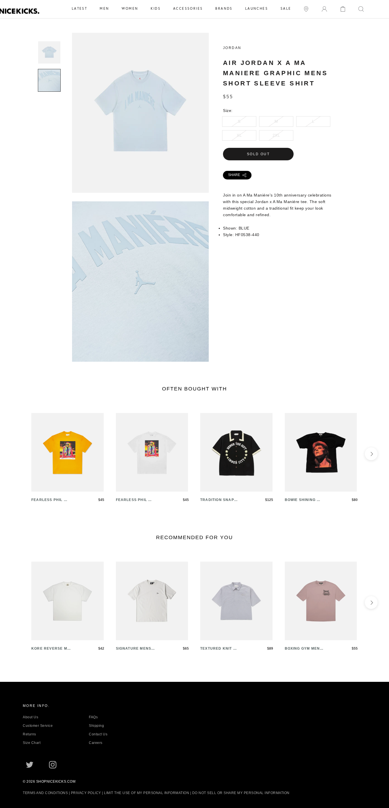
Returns (29, 734)
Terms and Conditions (45, 793)
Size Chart (31, 743)
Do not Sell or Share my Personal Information (241, 793)
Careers (96, 743)
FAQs (93, 717)
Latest (79, 8)
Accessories (188, 8)
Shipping (96, 726)
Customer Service (38, 726)
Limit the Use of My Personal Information (146, 793)
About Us (30, 717)
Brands (223, 8)
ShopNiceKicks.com (56, 782)
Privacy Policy (86, 793)
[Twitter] (29, 764)
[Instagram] (52, 764)
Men (104, 8)
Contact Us (98, 734)
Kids (156, 8)
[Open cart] (343, 8)
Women (130, 8)
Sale (286, 8)
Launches (256, 8)
